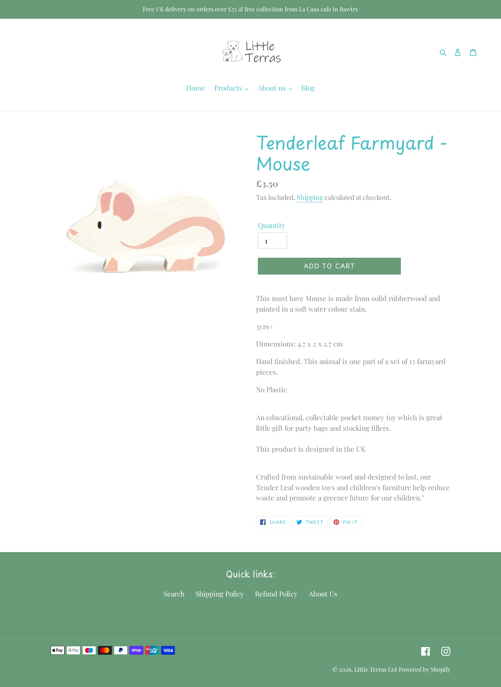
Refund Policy (276, 593)
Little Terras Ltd (375, 669)
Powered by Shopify (424, 669)
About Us (323, 593)
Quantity (271, 225)
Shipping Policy (219, 593)
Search (174, 593)
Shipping (310, 197)
